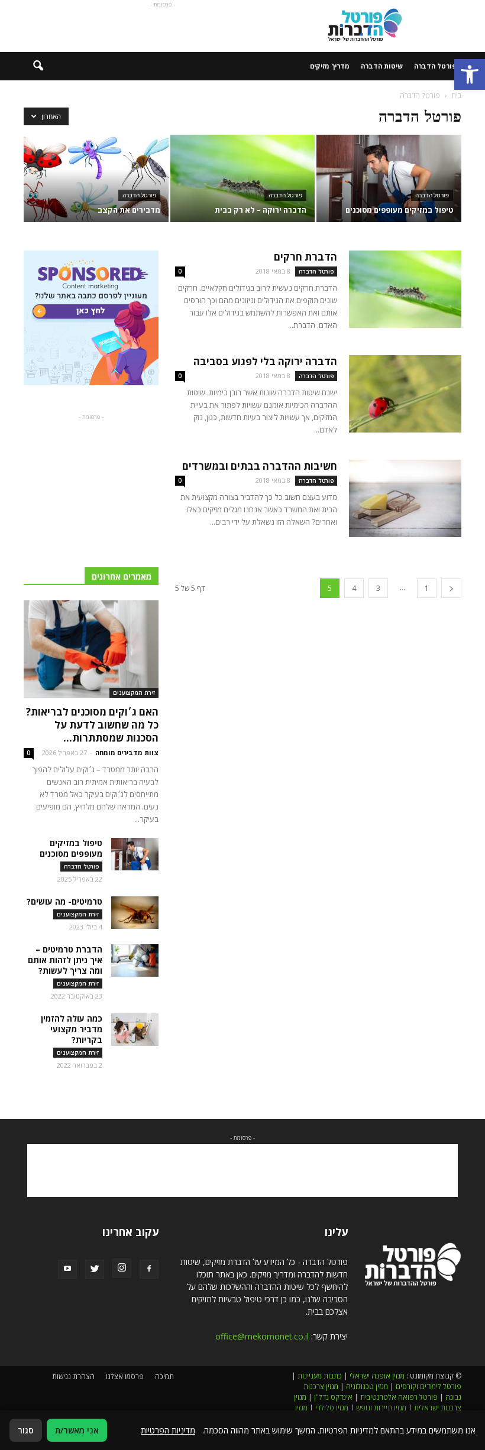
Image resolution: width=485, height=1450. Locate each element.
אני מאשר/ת (77, 1430)
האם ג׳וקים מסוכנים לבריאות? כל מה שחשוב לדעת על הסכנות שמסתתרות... (92, 724)
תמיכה (164, 1376)
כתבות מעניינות (320, 1376)
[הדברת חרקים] (405, 289)
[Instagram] (121, 1268)
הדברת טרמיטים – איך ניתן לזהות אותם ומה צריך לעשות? (65, 960)
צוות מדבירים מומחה (127, 752)
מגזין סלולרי (331, 1408)
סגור (26, 1430)
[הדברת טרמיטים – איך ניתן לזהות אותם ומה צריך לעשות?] (135, 960)
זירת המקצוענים (134, 692)
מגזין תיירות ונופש (381, 1408)
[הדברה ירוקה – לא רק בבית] (242, 179)
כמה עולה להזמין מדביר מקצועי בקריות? (71, 1029)
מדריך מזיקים (330, 65)
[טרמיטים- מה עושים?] (135, 912)
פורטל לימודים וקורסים (428, 1386)
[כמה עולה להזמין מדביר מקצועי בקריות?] (135, 1029)
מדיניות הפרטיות (168, 1430)
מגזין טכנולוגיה (367, 1386)
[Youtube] (67, 1269)
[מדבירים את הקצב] (96, 179)
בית (456, 95)
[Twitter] (94, 1269)
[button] (469, 74)
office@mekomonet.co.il (262, 1336)
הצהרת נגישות (73, 1376)
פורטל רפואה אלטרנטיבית (399, 1397)
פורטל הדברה (435, 65)
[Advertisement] (162, 26)
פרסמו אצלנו (125, 1376)
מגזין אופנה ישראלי (377, 1376)
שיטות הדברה (382, 65)
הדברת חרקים (305, 257)
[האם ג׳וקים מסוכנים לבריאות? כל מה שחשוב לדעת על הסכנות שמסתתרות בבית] (91, 649)
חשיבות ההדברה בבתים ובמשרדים (259, 466)
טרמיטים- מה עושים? (64, 901)
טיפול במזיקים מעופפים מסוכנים (71, 848)
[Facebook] (149, 1269)
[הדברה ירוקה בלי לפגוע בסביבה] (405, 394)
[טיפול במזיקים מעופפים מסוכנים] (388, 179)
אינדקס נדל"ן (333, 1397)
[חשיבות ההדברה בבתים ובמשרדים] (405, 498)
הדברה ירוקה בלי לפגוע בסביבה (265, 361)
